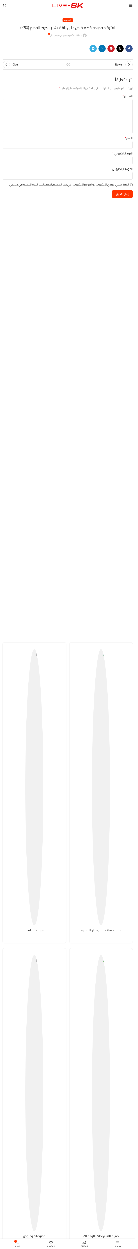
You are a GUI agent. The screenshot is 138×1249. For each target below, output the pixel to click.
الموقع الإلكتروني (122, 169)
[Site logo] (68, 5)
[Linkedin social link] (102, 48)
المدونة (67, 20)
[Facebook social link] (129, 48)
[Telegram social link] (93, 48)
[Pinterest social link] (111, 48)
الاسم (129, 138)
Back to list (67, 64)
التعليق (127, 96)
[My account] (4, 5)
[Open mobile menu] (130, 5)
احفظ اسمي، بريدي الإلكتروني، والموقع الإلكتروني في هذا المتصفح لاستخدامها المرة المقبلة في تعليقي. (69, 184)
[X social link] (120, 48)
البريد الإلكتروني (122, 153)
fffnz (79, 35)
